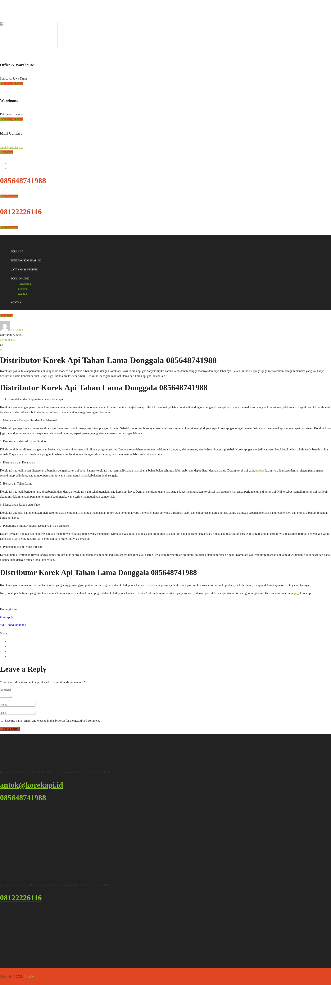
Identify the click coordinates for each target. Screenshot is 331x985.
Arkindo (29, 976)
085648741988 (23, 797)
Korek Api (6, 315)
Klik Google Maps (11, 83)
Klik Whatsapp (9, 196)
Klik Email (6, 152)
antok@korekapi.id (11, 147)
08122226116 (21, 897)
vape (80, 512)
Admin (19, 329)
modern (260, 470)
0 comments (7, 339)
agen (296, 593)
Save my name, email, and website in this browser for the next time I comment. (52, 720)
